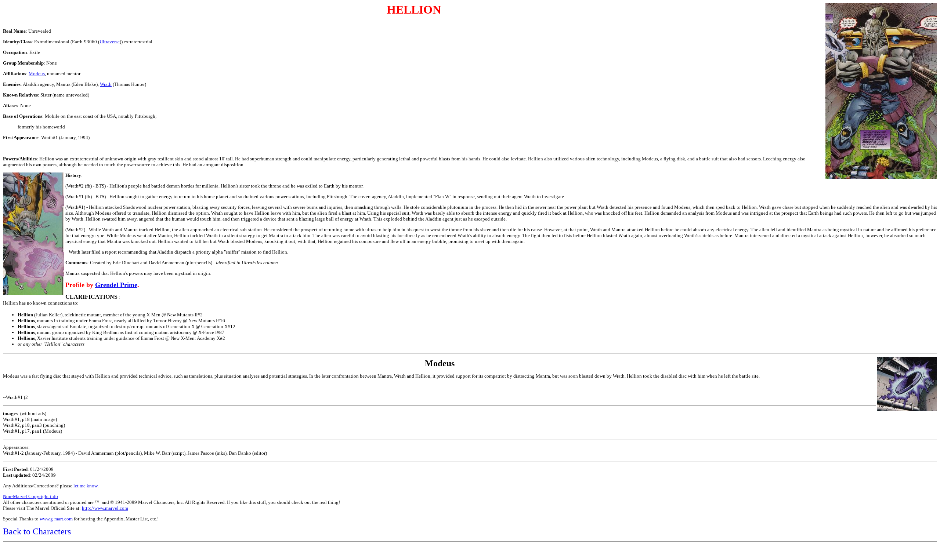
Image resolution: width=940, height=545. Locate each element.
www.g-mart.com (56, 519)
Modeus (37, 73)
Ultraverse (110, 41)
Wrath (106, 84)
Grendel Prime (116, 284)
